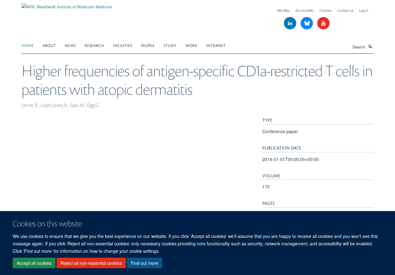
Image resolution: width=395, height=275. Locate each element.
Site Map (283, 10)
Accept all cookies (34, 263)
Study (170, 45)
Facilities (122, 45)
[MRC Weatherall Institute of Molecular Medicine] (67, 4)
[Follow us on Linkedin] (290, 23)
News (70, 45)
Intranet (216, 45)
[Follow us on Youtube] (323, 23)
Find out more (144, 263)
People (148, 45)
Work (191, 45)
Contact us (345, 10)
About (49, 45)
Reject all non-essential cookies (91, 263)
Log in (363, 10)
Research (94, 45)
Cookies (325, 10)
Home (28, 45)
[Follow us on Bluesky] (307, 23)
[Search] (370, 46)
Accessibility (304, 10)
